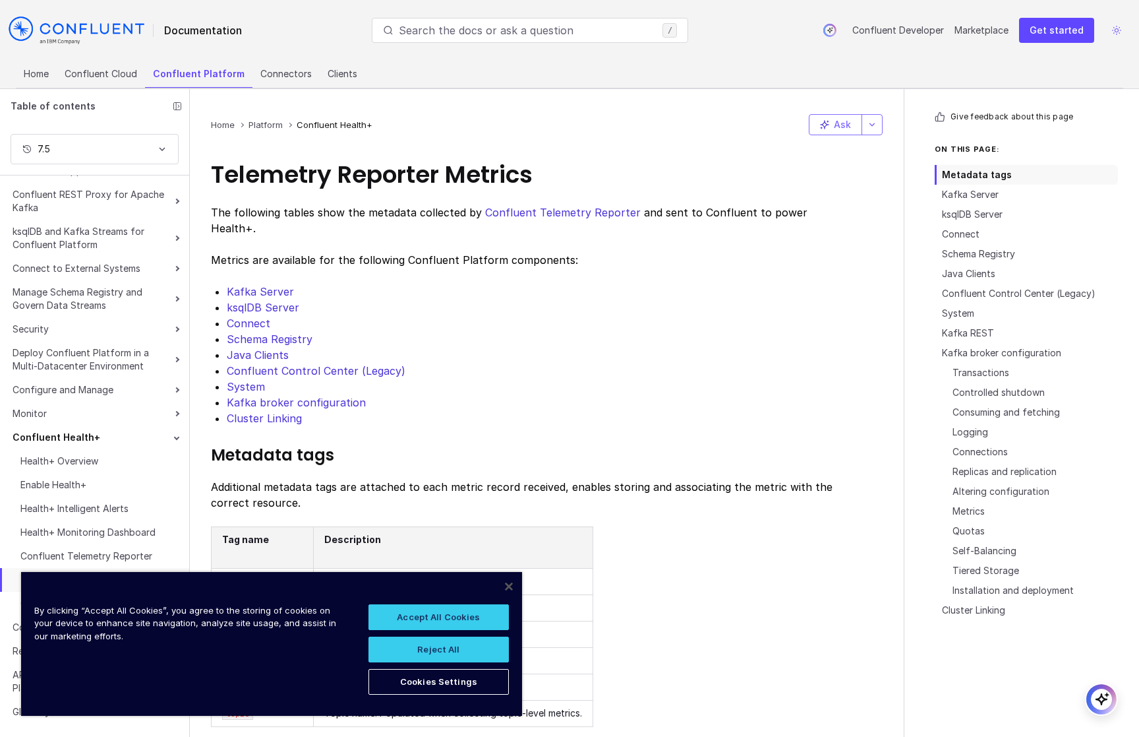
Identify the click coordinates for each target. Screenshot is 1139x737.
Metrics (968, 511)
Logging (970, 431)
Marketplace (981, 30)
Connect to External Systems (76, 268)
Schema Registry (978, 253)
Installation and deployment (1013, 590)
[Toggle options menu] (872, 125)
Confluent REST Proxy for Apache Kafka (88, 201)
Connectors (286, 73)
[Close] (509, 587)
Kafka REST (968, 332)
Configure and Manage (63, 389)
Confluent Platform (199, 73)
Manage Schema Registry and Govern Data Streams (77, 298)
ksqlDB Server (972, 214)
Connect (960, 234)
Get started (1057, 30)
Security (31, 329)
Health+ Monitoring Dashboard (88, 532)
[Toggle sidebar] (177, 106)
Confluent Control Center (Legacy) (1018, 293)
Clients (342, 73)
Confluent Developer (898, 30)
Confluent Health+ (56, 437)
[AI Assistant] (830, 30)
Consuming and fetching (1006, 412)
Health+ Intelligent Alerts (74, 508)
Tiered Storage (985, 570)
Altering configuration (1000, 491)
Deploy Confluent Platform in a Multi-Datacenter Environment (81, 359)
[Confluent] (76, 30)
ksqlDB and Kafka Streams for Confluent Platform (78, 238)
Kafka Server (970, 194)
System (958, 313)
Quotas (968, 530)
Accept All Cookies (438, 617)
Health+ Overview (59, 460)
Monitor (30, 413)
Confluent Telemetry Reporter (86, 555)
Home (36, 73)
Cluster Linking (973, 610)
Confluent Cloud (101, 73)
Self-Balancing (984, 550)
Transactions (980, 372)
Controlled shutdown (998, 392)
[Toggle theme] (1116, 30)
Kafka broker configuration (1001, 352)
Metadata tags (977, 174)
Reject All (438, 649)
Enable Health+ (53, 484)
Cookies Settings (438, 681)
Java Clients (968, 273)
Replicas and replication (1004, 471)
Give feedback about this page (1011, 116)
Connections (980, 451)
